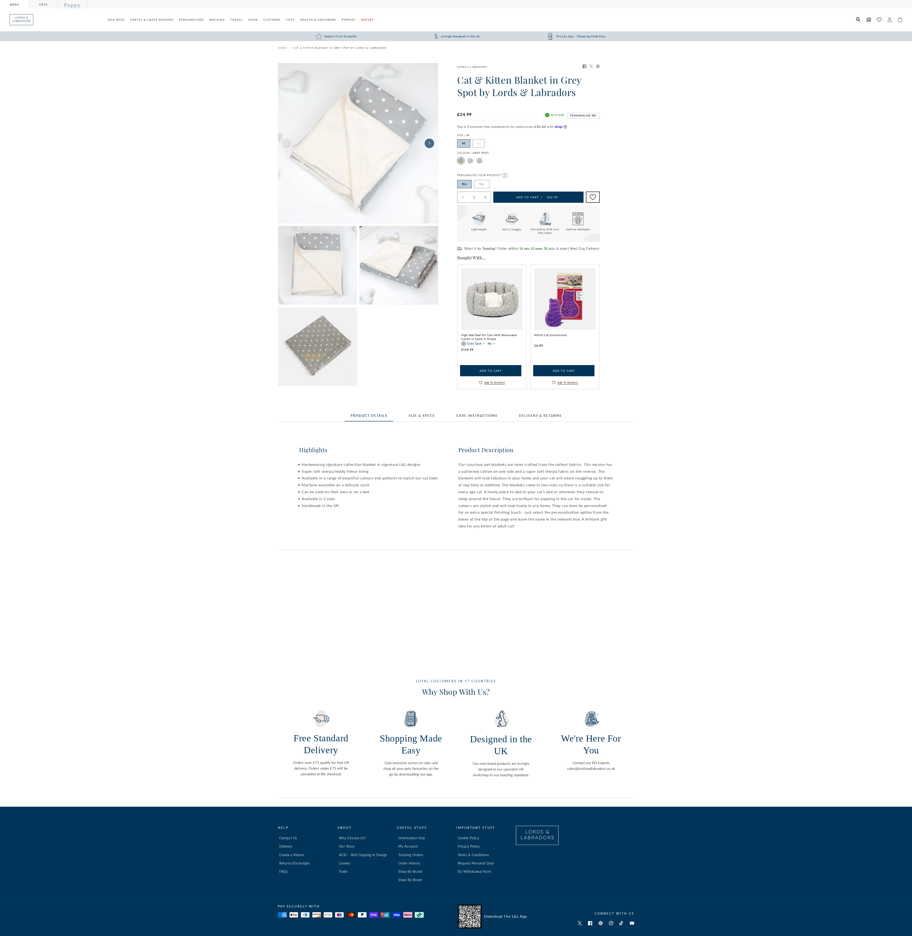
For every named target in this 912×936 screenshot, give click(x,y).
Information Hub (411, 838)
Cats (43, 4)
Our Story (347, 846)
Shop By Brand (410, 871)
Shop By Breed (410, 880)
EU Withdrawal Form (474, 871)
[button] (858, 19)
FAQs (283, 871)
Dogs (14, 4)
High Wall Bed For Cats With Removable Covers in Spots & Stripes (489, 337)
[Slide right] (429, 143)
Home (282, 47)
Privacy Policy (469, 846)
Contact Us (288, 838)
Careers (345, 863)
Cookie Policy (468, 838)
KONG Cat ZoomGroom (550, 335)
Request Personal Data (476, 863)
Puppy (72, 5)
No (464, 184)
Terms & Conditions (473, 855)
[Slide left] (286, 143)
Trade (343, 871)
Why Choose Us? (352, 838)
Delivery (285, 846)
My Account (408, 846)
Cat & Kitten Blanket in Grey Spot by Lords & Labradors (340, 47)
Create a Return (291, 855)
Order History (409, 863)
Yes (481, 184)
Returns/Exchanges (294, 863)
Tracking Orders (410, 855)
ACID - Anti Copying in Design (363, 855)
